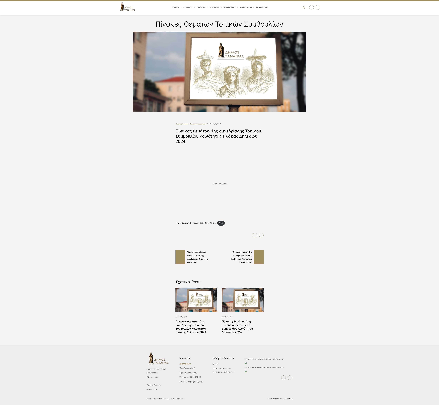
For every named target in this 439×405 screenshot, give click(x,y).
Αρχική (215, 364)
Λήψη (221, 223)
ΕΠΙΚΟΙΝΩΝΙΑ (262, 7)
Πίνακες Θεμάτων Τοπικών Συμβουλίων (190, 124)
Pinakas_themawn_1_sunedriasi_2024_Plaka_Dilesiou (195, 223)
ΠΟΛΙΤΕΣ (201, 7)
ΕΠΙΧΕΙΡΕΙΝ (215, 7)
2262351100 (195, 377)
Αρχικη (175, 7)
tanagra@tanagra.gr (194, 381)
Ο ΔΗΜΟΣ (188, 7)
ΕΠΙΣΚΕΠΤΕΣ (230, 7)
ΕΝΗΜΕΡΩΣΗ (246, 7)
